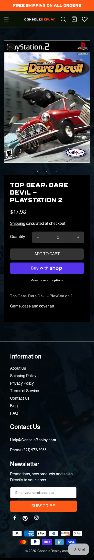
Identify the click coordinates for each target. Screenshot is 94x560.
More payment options (47, 280)
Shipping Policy (23, 376)
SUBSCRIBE (43, 506)
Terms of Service (24, 391)
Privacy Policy (22, 383)
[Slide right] (57, 171)
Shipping (17, 223)
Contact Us (20, 398)
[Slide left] (37, 171)
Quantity (17, 237)
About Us (18, 368)
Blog (14, 406)
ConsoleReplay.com (53, 551)
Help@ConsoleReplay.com (33, 440)
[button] (6, 19)
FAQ (14, 413)
